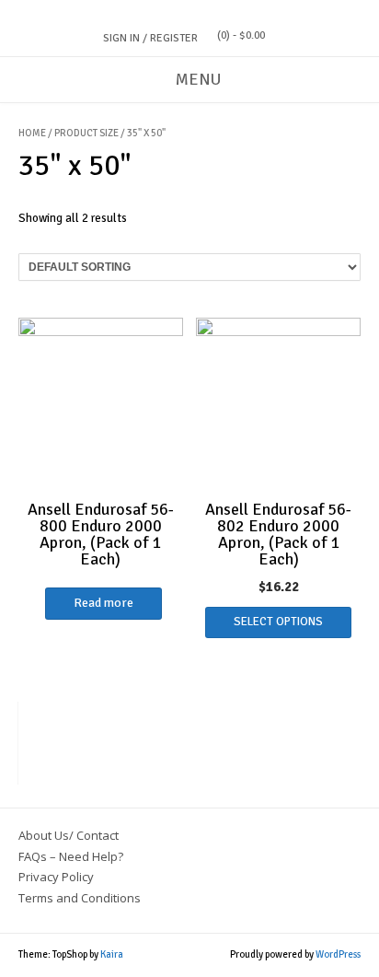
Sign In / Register (150, 38)
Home (32, 133)
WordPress (338, 954)
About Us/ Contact (68, 835)
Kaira (111, 954)
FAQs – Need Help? (70, 856)
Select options (278, 621)
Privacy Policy (56, 876)
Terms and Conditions (79, 898)
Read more (103, 603)
